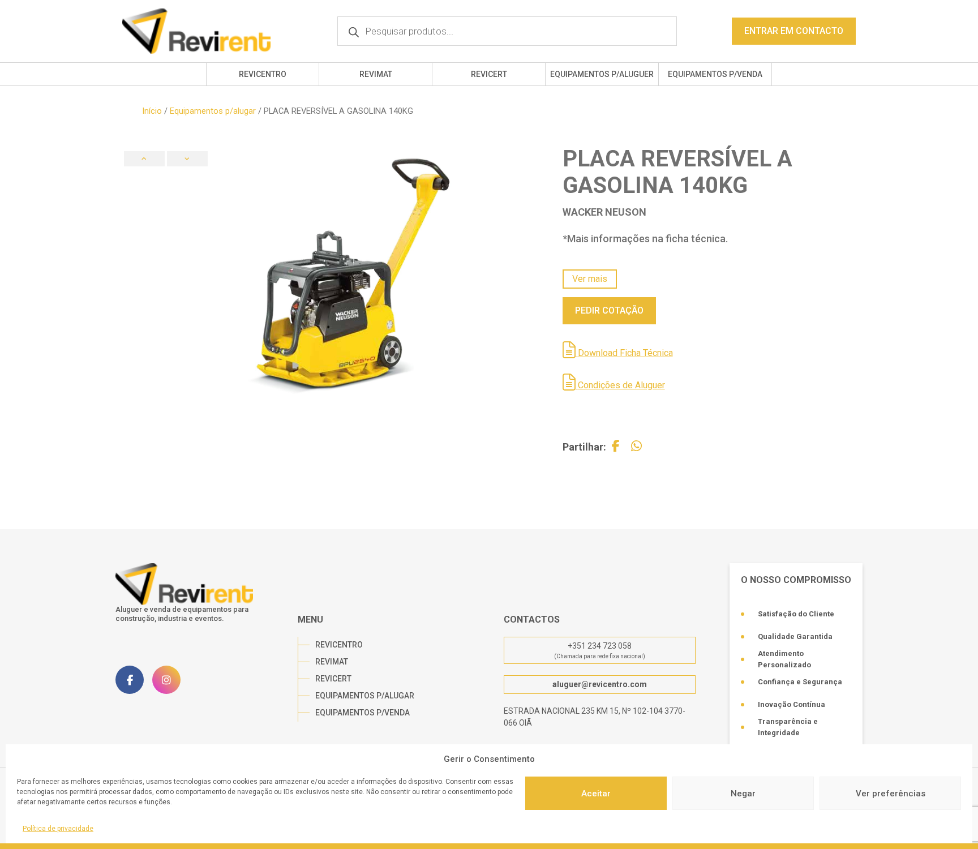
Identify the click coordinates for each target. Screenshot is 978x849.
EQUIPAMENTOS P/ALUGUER (602, 74)
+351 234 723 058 (600, 645)
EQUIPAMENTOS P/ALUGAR (364, 695)
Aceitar (596, 793)
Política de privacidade (58, 829)
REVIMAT (375, 74)
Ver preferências (890, 793)
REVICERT (489, 74)
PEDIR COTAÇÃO (609, 310)
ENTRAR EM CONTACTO (793, 30)
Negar (743, 793)
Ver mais (589, 278)
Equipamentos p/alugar (213, 111)
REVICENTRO (262, 74)
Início (152, 111)
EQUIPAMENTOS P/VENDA (715, 74)
